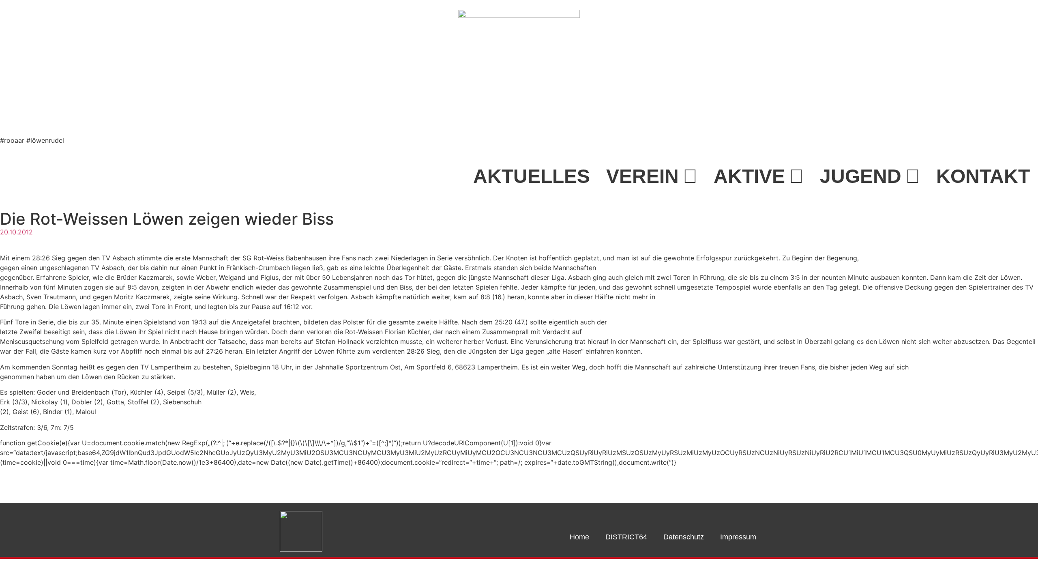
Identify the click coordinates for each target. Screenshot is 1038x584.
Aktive (749, 176)
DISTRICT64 (626, 537)
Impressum (738, 537)
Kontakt (983, 176)
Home (579, 537)
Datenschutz (683, 537)
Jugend (860, 176)
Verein (642, 176)
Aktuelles (531, 176)
